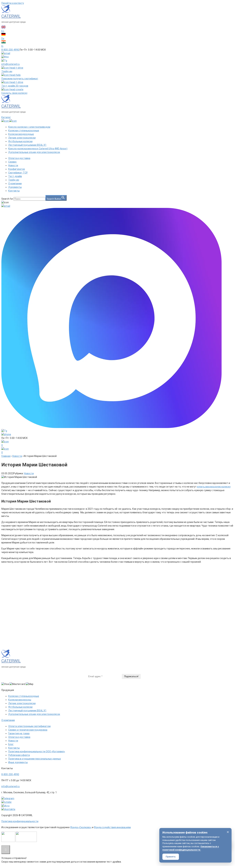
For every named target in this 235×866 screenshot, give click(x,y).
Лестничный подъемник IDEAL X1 (27, 145)
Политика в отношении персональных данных (34, 758)
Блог (11, 744)
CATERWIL (11, 16)
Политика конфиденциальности (19, 821)
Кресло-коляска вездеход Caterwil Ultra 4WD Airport (37, 148)
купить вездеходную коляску (214, 486)
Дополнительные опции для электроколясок (34, 152)
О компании (15, 183)
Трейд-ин (13, 179)
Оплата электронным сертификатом (29, 726)
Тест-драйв (15, 176)
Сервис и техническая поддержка (27, 729)
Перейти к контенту (12, 3)
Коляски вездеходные (21, 134)
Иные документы (18, 762)
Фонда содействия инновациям (112, 827)
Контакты (14, 190)
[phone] (6, 434)
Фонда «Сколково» (81, 827)
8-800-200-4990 (10, 774)
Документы (15, 187)
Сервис (12, 161)
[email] (5, 53)
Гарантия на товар (19, 733)
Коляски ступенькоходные (23, 130)
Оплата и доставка (19, 158)
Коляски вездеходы (19, 699)
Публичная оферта (19, 755)
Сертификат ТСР (18, 172)
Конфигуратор (16, 169)
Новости (13, 165)
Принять (171, 856)
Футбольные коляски (20, 141)
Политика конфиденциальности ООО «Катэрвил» (36, 751)
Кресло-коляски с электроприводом (29, 127)
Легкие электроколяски (22, 137)
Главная (5, 456)
